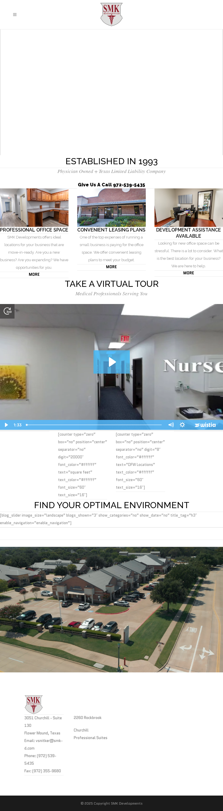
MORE (34, 274)
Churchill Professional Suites (90, 734)
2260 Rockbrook (88, 717)
